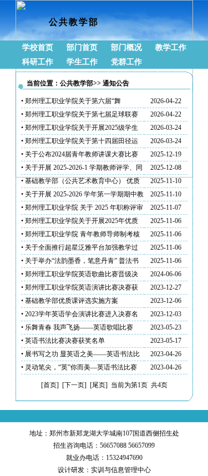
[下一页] (74, 385)
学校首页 (37, 47)
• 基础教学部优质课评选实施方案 (69, 301)
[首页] (50, 385)
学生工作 (82, 62)
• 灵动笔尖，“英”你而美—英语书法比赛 (79, 367)
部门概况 (126, 47)
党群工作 (126, 62)
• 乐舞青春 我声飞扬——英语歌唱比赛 (77, 327)
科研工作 (37, 62)
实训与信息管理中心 (121, 470)
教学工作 (170, 47)
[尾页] (99, 385)
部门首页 (82, 47)
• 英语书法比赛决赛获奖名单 (63, 341)
